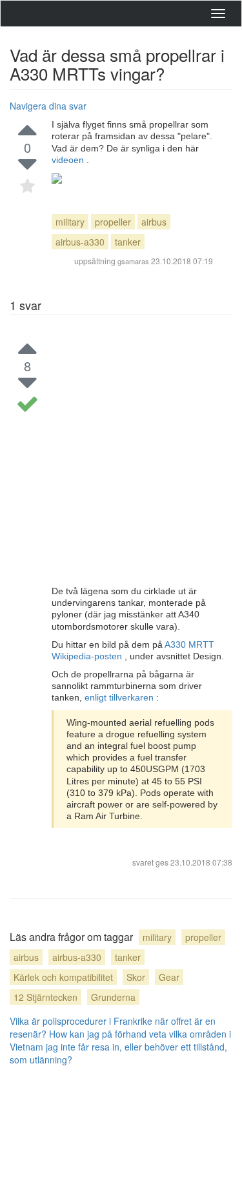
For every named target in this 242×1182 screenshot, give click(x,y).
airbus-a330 (80, 241)
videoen (69, 160)
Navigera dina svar (48, 105)
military (70, 221)
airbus (153, 221)
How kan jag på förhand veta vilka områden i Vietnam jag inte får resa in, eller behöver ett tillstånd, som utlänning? (120, 1046)
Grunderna (113, 997)
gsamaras (133, 261)
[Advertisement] (121, 458)
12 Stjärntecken (45, 997)
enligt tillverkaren (120, 697)
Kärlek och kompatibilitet (63, 977)
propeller (113, 221)
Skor (135, 977)
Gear (169, 977)
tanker (128, 241)
